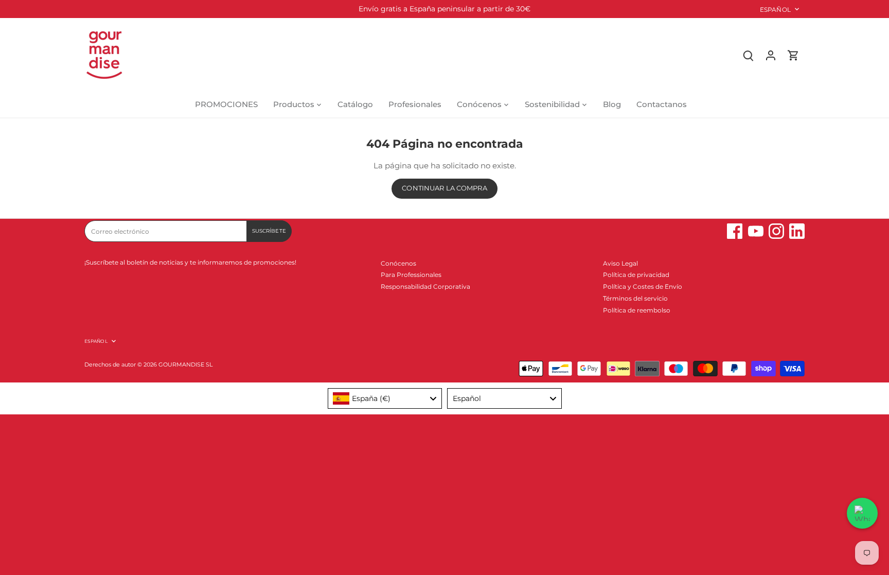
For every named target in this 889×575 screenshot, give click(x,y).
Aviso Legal (620, 263)
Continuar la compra (444, 188)
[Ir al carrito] (793, 55)
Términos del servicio (635, 298)
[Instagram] (776, 231)
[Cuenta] (770, 55)
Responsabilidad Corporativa (425, 286)
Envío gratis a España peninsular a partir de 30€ (444, 8)
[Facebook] (734, 231)
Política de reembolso (636, 310)
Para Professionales (411, 274)
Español (775, 9)
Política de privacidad (636, 274)
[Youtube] (755, 231)
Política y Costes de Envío (642, 286)
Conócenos (398, 263)
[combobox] (385, 398)
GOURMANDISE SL (185, 364)
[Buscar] (748, 55)
